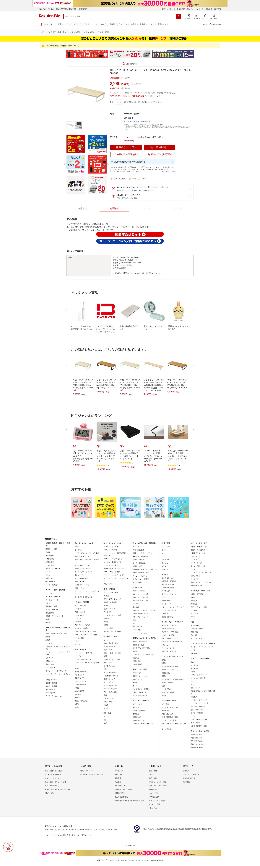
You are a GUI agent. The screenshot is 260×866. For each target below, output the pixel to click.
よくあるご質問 (179, 9)
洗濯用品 (194, 604)
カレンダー (108, 663)
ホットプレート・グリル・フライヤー (58, 653)
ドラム (106, 605)
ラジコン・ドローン (169, 594)
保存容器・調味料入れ (141, 556)
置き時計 (194, 635)
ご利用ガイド (166, 9)
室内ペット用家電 (168, 692)
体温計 (77, 707)
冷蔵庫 (133, 24)
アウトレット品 (196, 734)
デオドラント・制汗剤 (141, 689)
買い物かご (119, 771)
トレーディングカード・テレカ (173, 607)
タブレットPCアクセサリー (114, 559)
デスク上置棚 (103, 32)
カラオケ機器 (108, 628)
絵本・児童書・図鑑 (111, 643)
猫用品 (164, 660)
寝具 (192, 662)
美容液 (135, 683)
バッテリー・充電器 (111, 565)
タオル (193, 617)
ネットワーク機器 (81, 628)
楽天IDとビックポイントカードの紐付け (129, 801)
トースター (50, 643)
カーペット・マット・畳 (199, 703)
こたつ (48, 603)
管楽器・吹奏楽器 (110, 602)
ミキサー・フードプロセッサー (57, 671)
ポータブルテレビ (81, 578)
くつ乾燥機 (50, 565)
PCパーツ (78, 641)
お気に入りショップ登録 (158, 786)
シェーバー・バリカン (83, 659)
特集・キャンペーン (87, 771)
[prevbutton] (66, 310)
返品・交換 (153, 778)
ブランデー (166, 566)
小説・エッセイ (109, 679)
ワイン (164, 550)
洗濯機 (142, 24)
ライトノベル (108, 698)
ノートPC (78, 609)
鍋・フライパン (138, 547)
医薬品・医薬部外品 (140, 642)
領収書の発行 (153, 789)
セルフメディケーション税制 (55, 835)
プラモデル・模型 (168, 588)
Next (196, 53)
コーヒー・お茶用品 (140, 576)
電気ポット (50, 661)
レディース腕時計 (197, 629)
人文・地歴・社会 (110, 672)
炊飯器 (48, 637)
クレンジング (137, 679)
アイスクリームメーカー (54, 696)
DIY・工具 (165, 704)
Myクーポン (119, 786)
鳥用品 (164, 676)
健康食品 (136, 714)
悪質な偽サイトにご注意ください (79, 835)
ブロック (165, 614)
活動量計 (78, 694)
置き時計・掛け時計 (198, 706)
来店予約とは (166, 171)
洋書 (105, 695)
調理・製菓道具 (138, 550)
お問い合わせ (153, 808)
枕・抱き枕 (195, 668)
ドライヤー (90, 24)
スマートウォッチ (197, 638)
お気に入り (119, 774)
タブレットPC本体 (110, 550)
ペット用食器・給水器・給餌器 (173, 679)
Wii (134, 623)
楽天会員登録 (216, 24)
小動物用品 (166, 673)
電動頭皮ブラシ (80, 678)
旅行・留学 (108, 650)
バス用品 (194, 610)
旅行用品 (194, 653)
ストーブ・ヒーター (53, 597)
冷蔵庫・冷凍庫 (51, 549)
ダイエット (137, 707)
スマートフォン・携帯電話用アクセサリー (116, 554)
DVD (105, 723)
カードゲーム (166, 601)
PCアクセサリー (81, 612)
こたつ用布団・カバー (199, 719)
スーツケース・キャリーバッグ (202, 647)
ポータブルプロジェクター (84, 597)
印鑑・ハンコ (195, 597)
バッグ (193, 650)
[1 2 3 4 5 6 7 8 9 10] (118, 102)
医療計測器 (137, 661)
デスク (193, 685)
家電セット (62, 24)
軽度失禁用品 (137, 664)
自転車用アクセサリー (199, 553)
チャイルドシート (168, 648)
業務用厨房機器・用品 (141, 573)
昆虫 (163, 686)
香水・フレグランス (140, 696)
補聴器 (77, 688)
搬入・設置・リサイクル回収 (55, 782)
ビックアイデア (76, 24)
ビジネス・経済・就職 (112, 659)
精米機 (48, 640)
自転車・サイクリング (199, 547)
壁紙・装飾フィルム (198, 710)
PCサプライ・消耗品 (82, 625)
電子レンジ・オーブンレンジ (56, 633)
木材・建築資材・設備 (170, 717)
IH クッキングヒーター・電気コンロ (58, 675)
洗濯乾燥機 (50, 556)
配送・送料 (153, 771)
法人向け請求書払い (122, 797)
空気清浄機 (112, 24)
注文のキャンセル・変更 (158, 782)
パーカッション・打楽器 (112, 615)
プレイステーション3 (140, 614)
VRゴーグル (108, 584)
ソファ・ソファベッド (199, 675)
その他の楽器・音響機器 (112, 631)
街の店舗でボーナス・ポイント (91, 774)
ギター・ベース (109, 609)
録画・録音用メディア (83, 556)
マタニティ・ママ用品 (170, 632)
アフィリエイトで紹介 (157, 801)
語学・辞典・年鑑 (110, 685)
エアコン (124, 24)
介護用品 (136, 658)
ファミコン (137, 630)
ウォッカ (165, 563)
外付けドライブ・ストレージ (85, 631)
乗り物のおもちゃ (168, 584)
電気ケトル (50, 664)
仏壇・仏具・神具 (197, 747)
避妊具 (135, 651)
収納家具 (194, 697)
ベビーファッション (169, 629)
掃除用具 (194, 601)
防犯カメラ (166, 711)
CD (105, 720)
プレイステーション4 (140, 597)
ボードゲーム (166, 604)
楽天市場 (217, 9)
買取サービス (49, 793)
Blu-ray (106, 717)
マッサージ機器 (80, 685)
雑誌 (105, 669)
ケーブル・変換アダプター (113, 562)
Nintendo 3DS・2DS (140, 601)
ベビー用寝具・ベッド (170, 638)
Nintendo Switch (139, 591)
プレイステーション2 (140, 617)
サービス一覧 (114, 860)
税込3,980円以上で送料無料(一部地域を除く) (72, 9)
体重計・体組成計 (81, 701)
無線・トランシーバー (83, 588)
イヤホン (101, 24)
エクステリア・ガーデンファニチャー (174, 725)
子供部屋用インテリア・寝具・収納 (203, 692)
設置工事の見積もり (52, 786)
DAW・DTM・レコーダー (113, 599)
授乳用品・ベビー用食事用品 (172, 642)
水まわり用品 (137, 582)
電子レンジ (162, 24)
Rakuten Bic (49, 16)
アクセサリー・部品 (82, 585)
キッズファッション (169, 625)
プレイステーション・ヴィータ (144, 610)
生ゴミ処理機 (50, 693)
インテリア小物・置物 (199, 726)
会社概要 (209, 9)
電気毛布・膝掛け (52, 606)
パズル (164, 597)
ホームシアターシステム (83, 572)
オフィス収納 (89, 32)
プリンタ (78, 618)
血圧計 (77, 704)
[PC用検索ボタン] (178, 16)
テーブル (194, 681)
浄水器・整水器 (51, 686)
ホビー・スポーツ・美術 (112, 653)
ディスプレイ (79, 615)
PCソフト (78, 644)
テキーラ (165, 569)
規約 (173, 171)
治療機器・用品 (138, 645)
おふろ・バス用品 (168, 635)
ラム (163, 556)
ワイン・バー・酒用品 (141, 579)
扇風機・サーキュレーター (55, 616)
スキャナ (78, 622)
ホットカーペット (52, 600)
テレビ (151, 24)
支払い (151, 774)
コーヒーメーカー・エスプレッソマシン (58, 648)
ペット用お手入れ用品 (170, 666)
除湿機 (48, 622)
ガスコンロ (50, 658)
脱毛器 (77, 668)
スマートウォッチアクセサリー (115, 575)
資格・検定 (108, 702)
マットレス (195, 665)
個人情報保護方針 (189, 778)
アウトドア (195, 579)
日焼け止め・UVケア (140, 692)
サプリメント (137, 704)
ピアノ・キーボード (111, 592)
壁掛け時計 (195, 632)
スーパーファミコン (140, 633)
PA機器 (106, 596)
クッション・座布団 (198, 678)
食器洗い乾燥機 (51, 683)
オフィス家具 (75, 32)
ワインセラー (50, 668)
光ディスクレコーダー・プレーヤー (87, 561)
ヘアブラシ (79, 656)
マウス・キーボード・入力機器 (86, 635)
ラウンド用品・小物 (198, 566)
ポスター (107, 708)
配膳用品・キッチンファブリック (145, 569)
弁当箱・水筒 (137, 566)
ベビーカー (166, 645)
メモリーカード (80, 582)
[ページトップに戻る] (256, 533)
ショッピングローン (52, 778)
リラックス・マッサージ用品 (143, 724)
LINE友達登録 (154, 797)
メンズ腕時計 (195, 625)
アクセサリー (108, 612)
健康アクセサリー (139, 720)
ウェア (193, 569)
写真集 (106, 705)
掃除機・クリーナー (53, 569)
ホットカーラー (80, 672)
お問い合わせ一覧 (127, 860)
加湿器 (48, 619)
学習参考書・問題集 (111, 676)
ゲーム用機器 (79, 638)
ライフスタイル (109, 666)
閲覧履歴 (118, 778)
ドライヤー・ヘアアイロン (84, 653)
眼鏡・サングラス (197, 586)
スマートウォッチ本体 (112, 572)
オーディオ (79, 550)
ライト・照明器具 (52, 585)
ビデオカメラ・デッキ (83, 569)
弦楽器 (106, 622)
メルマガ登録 (153, 793)
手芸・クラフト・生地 (199, 607)
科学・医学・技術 (110, 689)
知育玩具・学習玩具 (169, 581)
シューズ (194, 560)
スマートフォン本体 (111, 547)
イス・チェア (195, 688)
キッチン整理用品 (139, 563)
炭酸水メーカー (51, 680)
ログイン (206, 24)
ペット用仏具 (166, 689)
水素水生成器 (50, 689)
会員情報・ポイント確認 (123, 789)
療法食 (164, 696)
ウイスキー (166, 547)
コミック (107, 640)
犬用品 (164, 663)
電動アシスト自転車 (198, 550)
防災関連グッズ (167, 714)
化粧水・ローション (140, 676)
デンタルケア (79, 675)
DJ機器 (106, 618)
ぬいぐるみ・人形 (168, 578)
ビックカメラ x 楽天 (46, 9)
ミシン (48, 575)
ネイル (135, 686)
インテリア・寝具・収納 (56, 32)
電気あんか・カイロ (53, 610)
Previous (63, 53)
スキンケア (137, 673)
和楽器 (106, 625)
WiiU (134, 620)
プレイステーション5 (140, 594)
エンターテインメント (112, 646)
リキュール (166, 560)
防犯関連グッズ (196, 738)
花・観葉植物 (166, 729)
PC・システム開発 (110, 692)
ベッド (193, 672)
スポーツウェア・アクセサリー (202, 582)
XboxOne (136, 604)
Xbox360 (136, 607)
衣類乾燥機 (50, 559)
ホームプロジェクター (83, 565)
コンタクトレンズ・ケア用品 (143, 655)
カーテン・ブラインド (199, 700)
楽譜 (105, 656)
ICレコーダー (79, 575)
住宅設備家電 (50, 582)
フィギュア (166, 591)
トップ (40, 32)
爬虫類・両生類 (167, 683)
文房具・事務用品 (197, 594)
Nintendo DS (137, 627)
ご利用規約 (187, 782)
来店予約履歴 (119, 793)
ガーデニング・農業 (169, 720)
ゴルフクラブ (195, 556)
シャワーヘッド (80, 681)
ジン (163, 553)
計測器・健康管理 (139, 711)
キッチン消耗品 (138, 560)
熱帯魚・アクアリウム (170, 670)
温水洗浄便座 (79, 691)
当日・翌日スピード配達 (54, 771)
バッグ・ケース (196, 563)
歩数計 (77, 698)
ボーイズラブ (108, 682)
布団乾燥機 (50, 562)
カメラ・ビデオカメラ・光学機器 (87, 553)
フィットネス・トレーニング (201, 573)
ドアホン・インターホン (170, 707)
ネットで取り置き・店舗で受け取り (58, 789)
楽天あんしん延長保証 (53, 774)
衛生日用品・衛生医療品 (141, 648)
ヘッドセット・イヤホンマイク (115, 569)
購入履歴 (118, 782)
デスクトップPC (81, 605)
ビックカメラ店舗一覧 (195, 9)
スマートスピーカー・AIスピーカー (87, 592)
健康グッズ (137, 717)
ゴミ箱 (193, 716)
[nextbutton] (193, 310)
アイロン (49, 572)
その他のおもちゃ (168, 617)
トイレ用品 (195, 614)
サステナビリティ (141, 860)
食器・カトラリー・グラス (142, 553)
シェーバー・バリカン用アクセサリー (87, 664)
